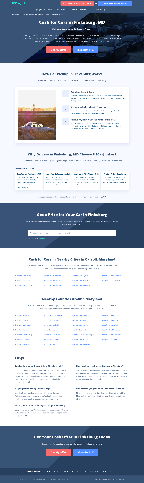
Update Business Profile (38, 479)
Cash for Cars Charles (110, 320)
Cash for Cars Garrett (80, 325)
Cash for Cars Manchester (111, 276)
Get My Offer (58, 49)
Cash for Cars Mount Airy (22, 281)
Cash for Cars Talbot (109, 340)
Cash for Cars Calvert (20, 320)
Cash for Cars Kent (79, 330)
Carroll (41, 14)
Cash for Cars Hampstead (52, 276)
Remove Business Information (59, 479)
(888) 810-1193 (44, 238)
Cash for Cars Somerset (21, 340)
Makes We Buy (100, 10)
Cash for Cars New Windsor (52, 281)
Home (14, 14)
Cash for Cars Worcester (81, 344)
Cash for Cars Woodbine (81, 285)
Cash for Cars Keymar (80, 276)
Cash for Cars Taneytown (111, 281)
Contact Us (23, 479)
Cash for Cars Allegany (21, 315)
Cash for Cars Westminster (52, 285)
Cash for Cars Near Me (80, 10)
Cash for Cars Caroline (51, 320)
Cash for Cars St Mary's (51, 340)
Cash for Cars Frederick (51, 325)
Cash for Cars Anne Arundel (52, 315)
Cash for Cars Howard (20, 330)
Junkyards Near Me (43, 10)
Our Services (61, 10)
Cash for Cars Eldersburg (22, 276)
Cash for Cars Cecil (79, 320)
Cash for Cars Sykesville (80, 281)
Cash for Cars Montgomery (22, 335)
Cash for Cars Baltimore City (112, 315)
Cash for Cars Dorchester (22, 325)
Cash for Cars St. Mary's (80, 340)
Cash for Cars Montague (111, 330)
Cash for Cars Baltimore (80, 315)
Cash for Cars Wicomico (51, 344)
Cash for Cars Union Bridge (22, 285)
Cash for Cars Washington (22, 344)
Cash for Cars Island (50, 330)
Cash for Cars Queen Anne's (112, 335)
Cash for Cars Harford (110, 325)
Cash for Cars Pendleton (51, 335)
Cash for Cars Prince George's (83, 335)
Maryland (35, 14)
